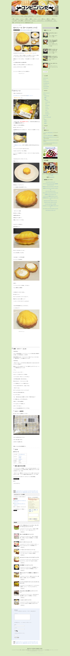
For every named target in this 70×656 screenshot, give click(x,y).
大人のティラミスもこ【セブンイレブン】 (50, 202)
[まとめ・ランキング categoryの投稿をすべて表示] (50, 172)
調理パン (45, 123)
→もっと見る (45, 71)
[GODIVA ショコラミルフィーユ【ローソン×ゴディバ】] (45, 60)
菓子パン (45, 121)
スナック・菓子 (45, 115)
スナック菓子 (20, 20)
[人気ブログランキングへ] (15, 498)
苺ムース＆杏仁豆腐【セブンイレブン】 (27, 534)
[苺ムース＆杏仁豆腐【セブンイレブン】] (16, 538)
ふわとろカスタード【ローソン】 (50, 210)
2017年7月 (52, 177)
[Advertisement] (21, 80)
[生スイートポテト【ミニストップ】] (16, 546)
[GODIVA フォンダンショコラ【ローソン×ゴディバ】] (45, 53)
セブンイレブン (27, 20)
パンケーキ (47, 108)
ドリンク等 (14, 20)
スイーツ (31, 95)
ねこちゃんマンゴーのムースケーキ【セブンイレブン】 (29, 557)
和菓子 (45, 97)
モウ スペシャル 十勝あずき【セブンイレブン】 (50, 196)
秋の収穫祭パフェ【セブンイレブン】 (26, 565)
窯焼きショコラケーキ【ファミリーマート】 (50, 137)
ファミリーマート (40, 20)
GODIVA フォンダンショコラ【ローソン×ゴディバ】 (50, 186)
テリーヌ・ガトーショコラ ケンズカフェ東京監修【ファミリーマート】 (52, 41)
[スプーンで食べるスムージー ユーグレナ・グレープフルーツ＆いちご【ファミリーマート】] (16, 529)
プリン (46, 110)
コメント (15, 613)
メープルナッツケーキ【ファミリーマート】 (27, 549)
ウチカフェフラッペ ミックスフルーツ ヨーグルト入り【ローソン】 (27, 490)
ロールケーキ (47, 113)
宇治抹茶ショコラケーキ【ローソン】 (50, 194)
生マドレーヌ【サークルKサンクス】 (35, 648)
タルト (46, 103)
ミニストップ (31, 505)
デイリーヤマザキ (32, 506)
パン (44, 118)
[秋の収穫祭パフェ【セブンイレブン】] (16, 569)
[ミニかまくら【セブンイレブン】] (16, 604)
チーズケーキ (47, 105)
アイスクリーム (46, 95)
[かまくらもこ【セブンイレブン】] (45, 67)
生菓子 (53, 36)
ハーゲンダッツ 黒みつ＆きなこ (48, 132)
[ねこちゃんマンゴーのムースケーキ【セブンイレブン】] (16, 561)
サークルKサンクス (48, 20)
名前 (15, 624)
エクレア (46, 100)
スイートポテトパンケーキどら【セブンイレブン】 (50, 208)
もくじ (55, 20)
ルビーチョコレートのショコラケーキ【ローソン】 (50, 192)
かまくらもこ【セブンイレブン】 (50, 191)
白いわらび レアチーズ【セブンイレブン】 (50, 200)
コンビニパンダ (37, 520)
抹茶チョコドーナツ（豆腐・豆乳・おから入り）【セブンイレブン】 (27, 492)
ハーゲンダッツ (45, 88)
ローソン (33, 20)
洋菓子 (28, 95)
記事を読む (22, 539)
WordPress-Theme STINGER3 (35, 652)
